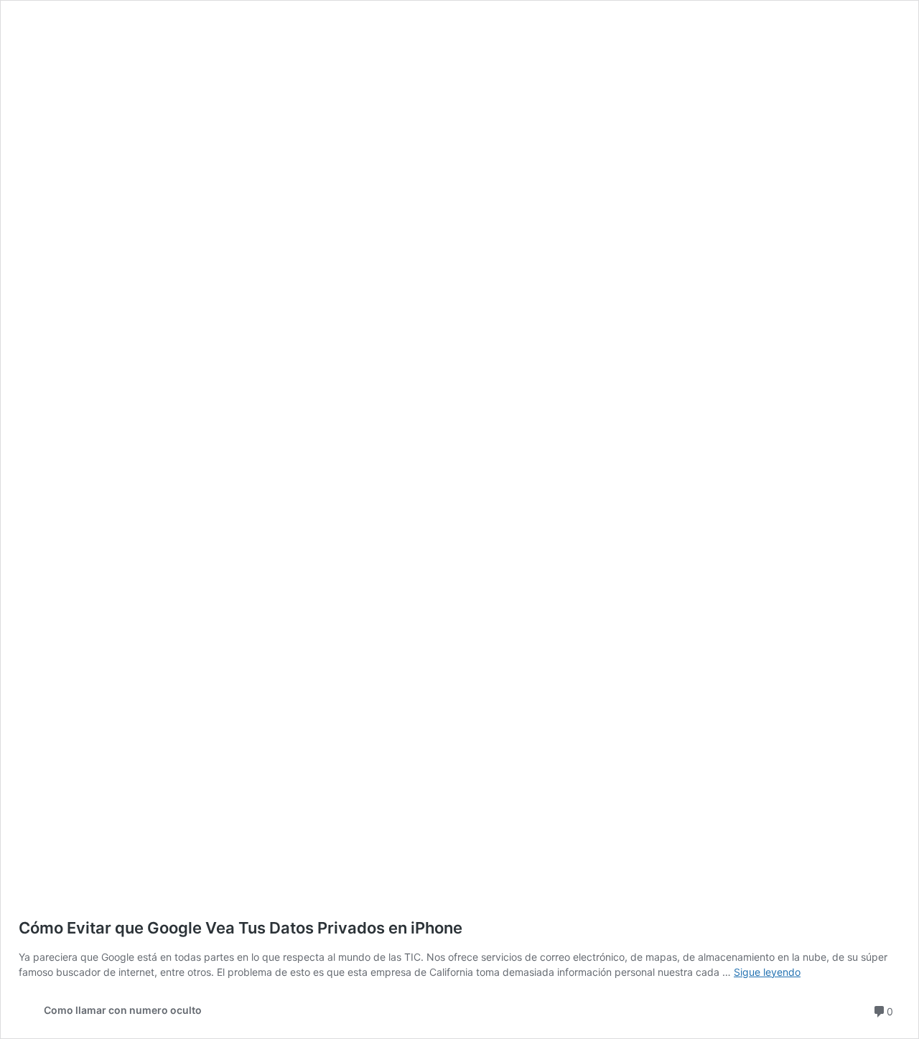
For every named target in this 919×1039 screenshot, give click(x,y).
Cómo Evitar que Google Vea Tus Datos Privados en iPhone (240, 927)
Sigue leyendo (767, 972)
